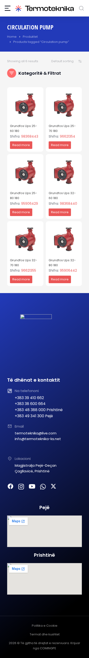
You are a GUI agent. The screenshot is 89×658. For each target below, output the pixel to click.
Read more (21, 145)
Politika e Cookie (44, 625)
